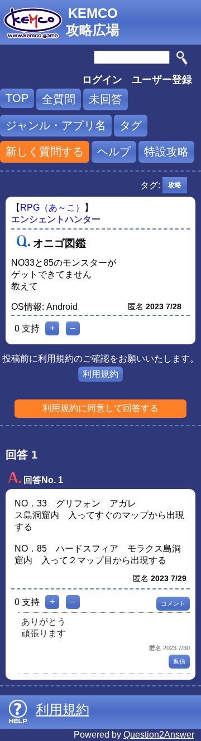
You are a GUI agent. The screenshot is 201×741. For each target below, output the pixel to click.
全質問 (58, 99)
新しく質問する (45, 151)
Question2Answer (158, 734)
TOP (17, 98)
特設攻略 (166, 151)
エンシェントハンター (55, 219)
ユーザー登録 (162, 79)
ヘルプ (114, 151)
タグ (130, 125)
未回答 (105, 99)
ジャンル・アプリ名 (56, 125)
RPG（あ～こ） (52, 207)
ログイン (102, 79)
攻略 (174, 185)
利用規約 (100, 374)
